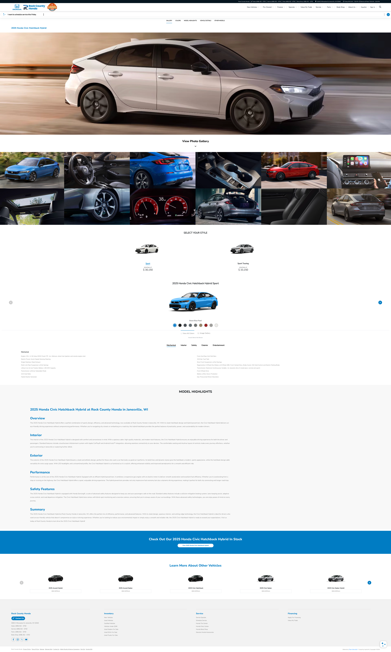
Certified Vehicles (109, 623)
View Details (55, 591)
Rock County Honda (16, 649)
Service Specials (201, 617)
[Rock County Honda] (28, 7)
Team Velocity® (353, 649)
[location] (315, 1)
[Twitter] (22, 640)
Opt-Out (82, 649)
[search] (380, 7)
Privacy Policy (27, 649)
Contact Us (19, 618)
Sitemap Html (48, 649)
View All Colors (188, 333)
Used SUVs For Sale (110, 632)
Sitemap (42, 649)
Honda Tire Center (202, 623)
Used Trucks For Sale (111, 635)
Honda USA (89, 649)
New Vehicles (108, 617)
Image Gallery (205, 333)
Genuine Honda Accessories (205, 632)
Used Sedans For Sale (111, 629)
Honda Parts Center (202, 626)
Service (199, 613)
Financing (292, 613)
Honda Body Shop (202, 629)
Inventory (109, 613)
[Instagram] (18, 640)
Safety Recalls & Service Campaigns (70, 649)
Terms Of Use (35, 649)
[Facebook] (13, 640)
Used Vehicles (108, 620)
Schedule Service (201, 620)
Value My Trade (293, 620)
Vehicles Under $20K (110, 626)
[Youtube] (26, 640)
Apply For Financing (294, 617)
